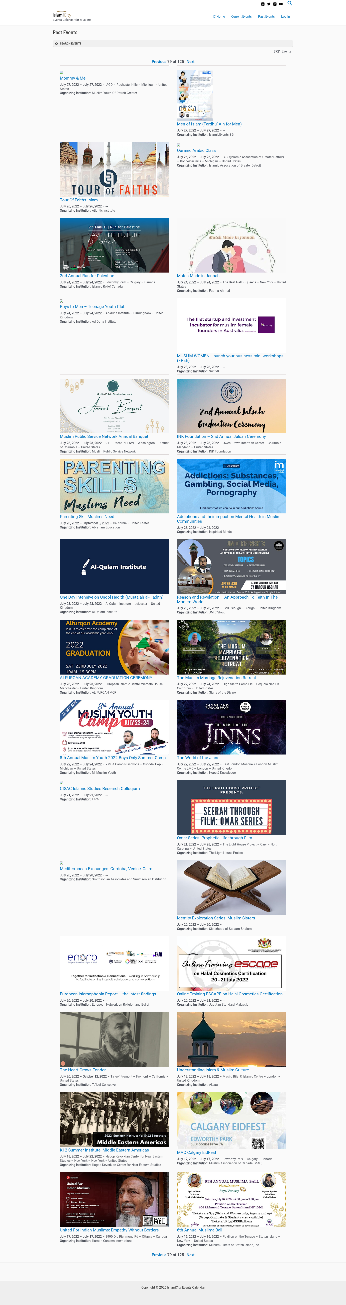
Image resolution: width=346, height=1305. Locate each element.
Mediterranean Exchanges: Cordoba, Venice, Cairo (106, 868)
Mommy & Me (72, 78)
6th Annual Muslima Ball (199, 1230)
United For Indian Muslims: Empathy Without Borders (109, 1230)
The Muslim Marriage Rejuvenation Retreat (216, 677)
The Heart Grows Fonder (83, 1070)
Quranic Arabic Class (196, 150)
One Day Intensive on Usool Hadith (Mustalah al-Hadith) (111, 597)
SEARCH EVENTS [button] (70, 43)
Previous (159, 61)
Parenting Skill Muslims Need (87, 516)
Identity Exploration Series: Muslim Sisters (216, 918)
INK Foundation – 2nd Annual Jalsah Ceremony (221, 436)
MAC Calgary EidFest (196, 1152)
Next (190, 61)
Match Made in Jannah (198, 275)
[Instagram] (275, 4)
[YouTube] (281, 4)
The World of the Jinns (198, 757)
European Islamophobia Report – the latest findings (108, 994)
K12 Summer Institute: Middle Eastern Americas (104, 1150)
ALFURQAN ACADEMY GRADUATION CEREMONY (106, 677)
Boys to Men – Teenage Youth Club (93, 306)
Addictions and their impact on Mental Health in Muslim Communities (229, 519)
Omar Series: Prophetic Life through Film (214, 837)
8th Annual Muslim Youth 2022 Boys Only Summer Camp (113, 757)
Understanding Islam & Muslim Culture (213, 1070)
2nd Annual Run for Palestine (87, 275)
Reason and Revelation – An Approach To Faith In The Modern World (227, 599)
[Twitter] (269, 4)
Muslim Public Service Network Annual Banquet (104, 436)
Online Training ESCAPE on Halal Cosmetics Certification (230, 994)
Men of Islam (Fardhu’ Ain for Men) (209, 124)
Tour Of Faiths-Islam (79, 200)
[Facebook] (263, 4)
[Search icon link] (290, 4)
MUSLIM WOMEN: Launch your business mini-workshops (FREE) (230, 358)
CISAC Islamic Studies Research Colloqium (100, 788)
